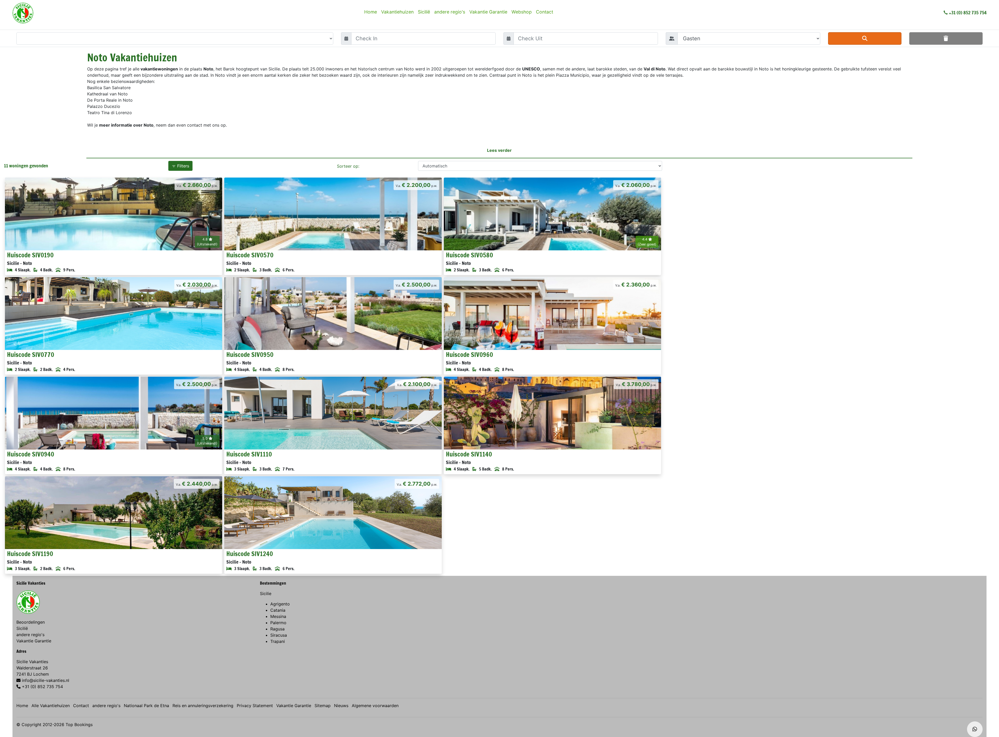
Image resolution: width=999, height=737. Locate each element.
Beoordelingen (30, 622)
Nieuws (341, 705)
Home (370, 12)
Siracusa (278, 635)
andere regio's (449, 12)
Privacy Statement (255, 705)
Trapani (277, 641)
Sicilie (265, 593)
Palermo (278, 622)
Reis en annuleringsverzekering (202, 705)
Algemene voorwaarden (375, 705)
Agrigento (280, 603)
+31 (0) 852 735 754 (968, 12)
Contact (544, 12)
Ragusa (277, 628)
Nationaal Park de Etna (146, 705)
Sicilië (424, 12)
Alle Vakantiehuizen (50, 705)
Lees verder (499, 150)
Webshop (521, 12)
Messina (278, 616)
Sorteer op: (348, 166)
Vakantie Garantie (488, 12)
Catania (277, 610)
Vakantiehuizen (397, 12)
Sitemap (323, 705)
